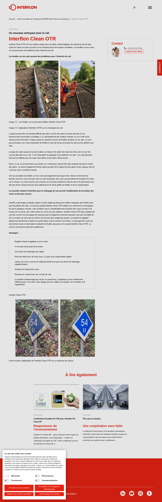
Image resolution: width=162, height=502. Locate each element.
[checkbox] (6, 476)
